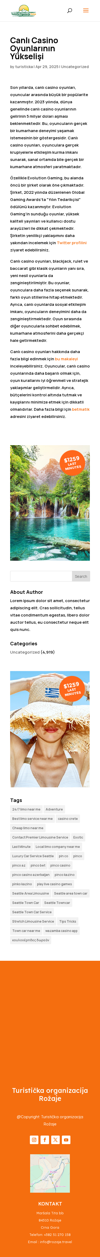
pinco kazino (65, 874)
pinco (77, 856)
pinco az (19, 865)
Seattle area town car (70, 893)
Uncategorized (75, 66)
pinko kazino (22, 884)
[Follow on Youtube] (66, 1140)
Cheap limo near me (27, 828)
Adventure (54, 809)
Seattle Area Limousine (30, 893)
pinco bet (38, 865)
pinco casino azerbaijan (31, 874)
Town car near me (26, 930)
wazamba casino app (61, 930)
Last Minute (21, 846)
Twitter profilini (72, 243)
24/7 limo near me (26, 809)
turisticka (24, 66)
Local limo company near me (58, 846)
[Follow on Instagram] (34, 1140)
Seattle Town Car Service (32, 912)
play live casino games (54, 884)
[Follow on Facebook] (45, 1140)
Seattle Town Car (25, 902)
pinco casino (60, 865)
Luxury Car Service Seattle (33, 856)
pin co (63, 856)
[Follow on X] (55, 1140)
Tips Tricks (67, 921)
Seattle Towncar (57, 902)
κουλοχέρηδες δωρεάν (30, 940)
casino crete (68, 818)
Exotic (78, 837)
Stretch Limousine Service (33, 921)
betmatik (81, 409)
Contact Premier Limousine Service (40, 837)
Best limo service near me (32, 818)
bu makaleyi (66, 359)
